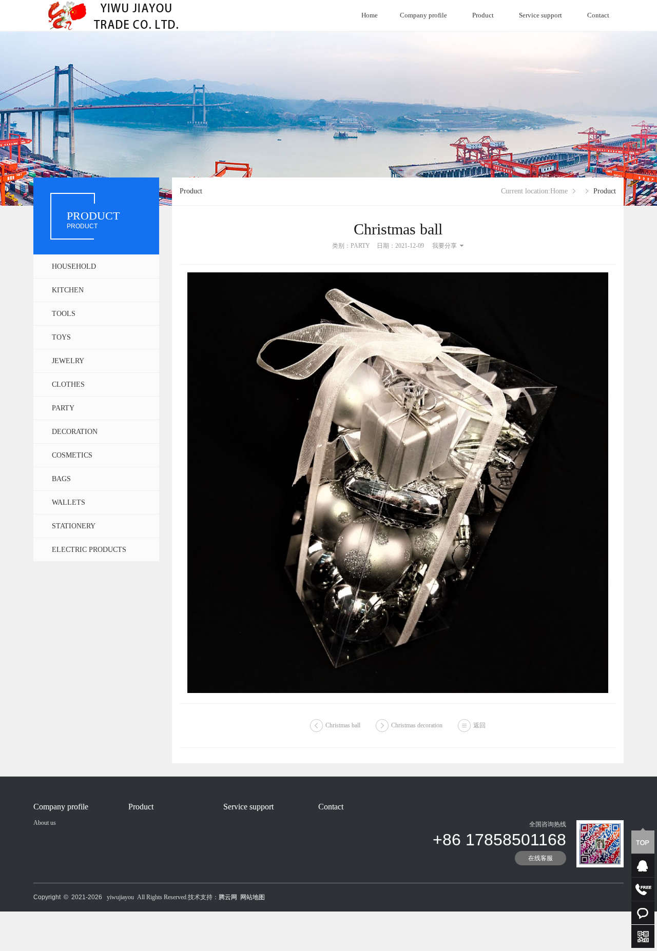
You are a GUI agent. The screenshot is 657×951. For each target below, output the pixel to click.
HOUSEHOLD (74, 266)
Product (483, 15)
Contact (598, 15)
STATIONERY (73, 526)
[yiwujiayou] (119, 14)
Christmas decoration (416, 725)
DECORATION (75, 431)
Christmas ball (342, 725)
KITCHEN (68, 290)
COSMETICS (72, 455)
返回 (479, 725)
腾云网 (228, 897)
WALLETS (68, 502)
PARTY (63, 408)
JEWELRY (68, 361)
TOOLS (63, 314)
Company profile (423, 15)
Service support (540, 15)
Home (369, 15)
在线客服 (540, 858)
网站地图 (252, 897)
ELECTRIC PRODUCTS (89, 549)
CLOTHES (68, 384)
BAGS (61, 479)
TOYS (61, 337)
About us (44, 822)
